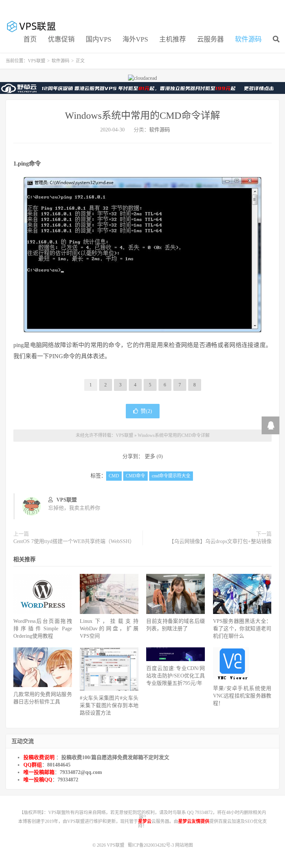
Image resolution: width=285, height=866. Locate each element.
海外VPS (135, 39)
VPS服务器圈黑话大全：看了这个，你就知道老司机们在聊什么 (242, 628)
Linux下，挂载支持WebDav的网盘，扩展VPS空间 (109, 628)
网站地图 (184, 845)
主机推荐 (172, 39)
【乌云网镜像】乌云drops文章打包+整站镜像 (220, 541)
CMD (114, 475)
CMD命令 (135, 475)
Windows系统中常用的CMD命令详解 (142, 115)
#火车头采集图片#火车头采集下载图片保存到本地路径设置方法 (109, 705)
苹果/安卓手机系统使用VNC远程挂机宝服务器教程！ (242, 696)
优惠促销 (61, 39)
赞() (146, 411)
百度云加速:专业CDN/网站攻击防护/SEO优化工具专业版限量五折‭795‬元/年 (175, 676)
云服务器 (210, 39)
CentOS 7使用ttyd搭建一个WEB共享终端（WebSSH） (74, 541)
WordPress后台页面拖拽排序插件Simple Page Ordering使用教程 (42, 628)
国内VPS (98, 39)
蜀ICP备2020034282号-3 (151, 845)
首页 (30, 39)
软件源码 (248, 39)
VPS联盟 (32, 26)
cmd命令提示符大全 (171, 475)
